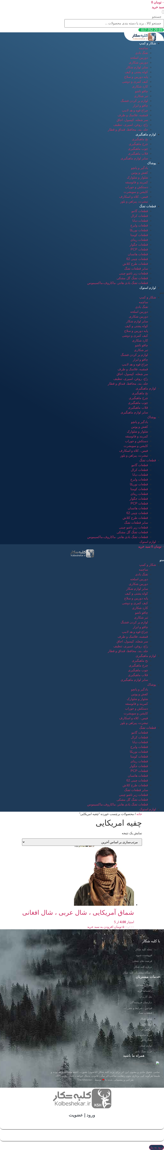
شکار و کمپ (147, 43)
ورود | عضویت (82, 1114)
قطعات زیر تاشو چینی (133, 273)
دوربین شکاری (138, 62)
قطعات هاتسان (138, 254)
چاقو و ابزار (140, 105)
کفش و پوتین (139, 172)
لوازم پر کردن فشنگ (134, 100)
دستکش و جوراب (136, 187)
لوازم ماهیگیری (146, 134)
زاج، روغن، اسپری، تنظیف (130, 124)
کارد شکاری (140, 86)
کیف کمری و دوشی (135, 81)
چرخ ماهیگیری (138, 144)
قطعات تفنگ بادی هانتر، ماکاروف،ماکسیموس (117, 283)
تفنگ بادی (141, 53)
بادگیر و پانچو (139, 168)
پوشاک (151, 163)
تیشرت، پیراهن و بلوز (134, 201)
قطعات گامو (139, 211)
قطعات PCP (139, 249)
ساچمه (143, 48)
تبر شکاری (141, 96)
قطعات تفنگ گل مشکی (132, 278)
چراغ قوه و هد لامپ (135, 110)
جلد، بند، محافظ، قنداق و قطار (128, 129)
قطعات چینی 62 (137, 259)
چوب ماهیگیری (138, 148)
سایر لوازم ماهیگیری (134, 158)
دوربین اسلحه (139, 57)
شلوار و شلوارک (137, 177)
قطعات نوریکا (139, 230)
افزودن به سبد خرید (100, 927)
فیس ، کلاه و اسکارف (133, 196)
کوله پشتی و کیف (136, 72)
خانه (139, 814)
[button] (163, 12)
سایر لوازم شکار (137, 67)
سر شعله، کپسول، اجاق (132, 120)
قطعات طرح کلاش (135, 263)
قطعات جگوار (139, 244)
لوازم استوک (147, 287)
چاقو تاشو (141, 91)
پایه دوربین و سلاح (136, 76)
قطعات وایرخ (139, 225)
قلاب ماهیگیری (138, 153)
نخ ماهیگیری (140, 139)
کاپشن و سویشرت (136, 192)
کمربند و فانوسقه (136, 182)
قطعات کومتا (139, 235)
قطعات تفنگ (147, 206)
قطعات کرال (139, 215)
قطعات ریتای (139, 239)
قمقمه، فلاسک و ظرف (133, 115)
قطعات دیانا (140, 220)
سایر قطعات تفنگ (136, 268)
